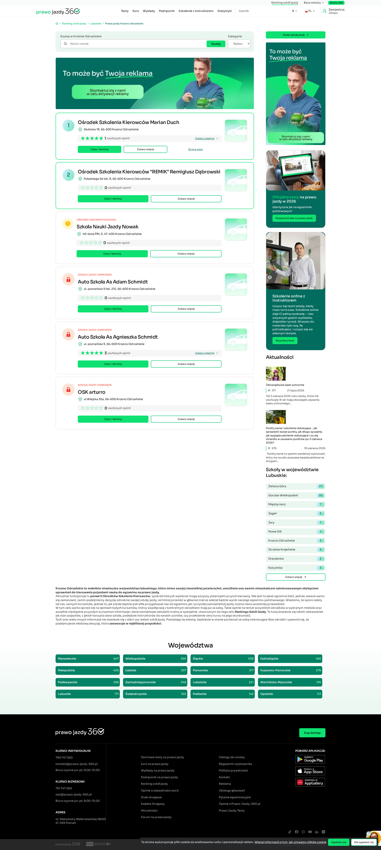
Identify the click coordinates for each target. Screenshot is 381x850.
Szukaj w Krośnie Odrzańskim (81, 36)
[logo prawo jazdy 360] (58, 11)
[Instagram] (303, 832)
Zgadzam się (338, 842)
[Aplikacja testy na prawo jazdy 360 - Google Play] (310, 760)
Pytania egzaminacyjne (235, 797)
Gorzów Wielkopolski (295, 495)
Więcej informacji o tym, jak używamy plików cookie (290, 842)
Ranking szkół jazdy (284, 2)
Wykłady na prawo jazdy (157, 770)
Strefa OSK (336, 2)
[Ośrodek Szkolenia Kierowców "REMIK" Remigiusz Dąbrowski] (236, 180)
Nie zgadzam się (364, 842)
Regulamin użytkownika (235, 764)
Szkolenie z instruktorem (196, 11)
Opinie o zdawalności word (160, 790)
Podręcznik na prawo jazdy (159, 777)
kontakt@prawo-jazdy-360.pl (77, 764)
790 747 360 (64, 757)
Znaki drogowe (151, 797)
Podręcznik (167, 11)
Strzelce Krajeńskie (294, 549)
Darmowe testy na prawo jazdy (162, 757)
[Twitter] (323, 832)
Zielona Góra (295, 486)
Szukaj (216, 44)
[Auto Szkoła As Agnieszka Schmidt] (236, 339)
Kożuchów (294, 568)
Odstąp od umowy (232, 757)
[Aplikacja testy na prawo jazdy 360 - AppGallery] (310, 783)
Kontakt (224, 777)
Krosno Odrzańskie (294, 540)
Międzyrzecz (294, 504)
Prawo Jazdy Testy (232, 810)
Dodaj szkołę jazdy (294, 34)
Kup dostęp (312, 733)
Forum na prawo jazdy (156, 817)
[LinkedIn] (317, 832)
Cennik (244, 11)
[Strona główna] (57, 23)
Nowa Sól (294, 531)
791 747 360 (64, 788)
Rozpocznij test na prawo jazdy (294, 218)
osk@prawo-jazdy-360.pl (74, 794)
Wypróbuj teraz (285, 340)
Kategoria (235, 36)
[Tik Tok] (290, 832)
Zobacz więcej (145, 149)
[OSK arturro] (236, 394)
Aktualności (149, 810)
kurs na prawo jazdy (154, 764)
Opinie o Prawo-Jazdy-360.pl (239, 804)
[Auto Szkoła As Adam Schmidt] (236, 284)
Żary (294, 522)
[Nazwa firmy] (98, 844)
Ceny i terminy (100, 149)
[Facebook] (296, 832)
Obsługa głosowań (232, 790)
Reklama (225, 784)
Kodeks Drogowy (153, 804)
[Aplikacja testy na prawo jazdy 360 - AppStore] (310, 771)
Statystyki (224, 11)
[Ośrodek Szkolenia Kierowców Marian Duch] (236, 130)
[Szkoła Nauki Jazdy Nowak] (236, 229)
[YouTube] (310, 832)
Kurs (136, 11)
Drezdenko (294, 558)
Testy (125, 11)
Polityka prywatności (233, 770)
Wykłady (149, 11)
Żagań (294, 513)
